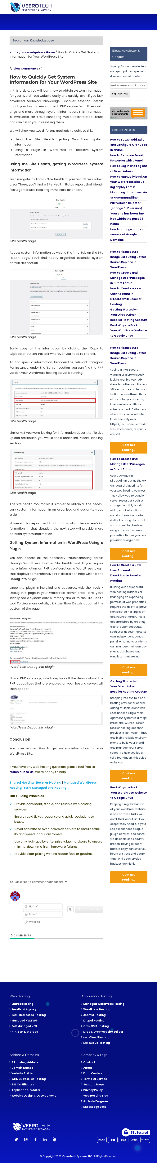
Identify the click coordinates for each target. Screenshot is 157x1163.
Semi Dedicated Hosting (28, 1015)
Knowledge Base (94, 1107)
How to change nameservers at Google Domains (126, 234)
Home (14, 52)
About (87, 1068)
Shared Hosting (22, 782)
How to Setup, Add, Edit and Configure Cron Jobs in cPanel (128, 145)
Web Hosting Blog (95, 1096)
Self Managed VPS (24, 1026)
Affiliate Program (95, 1101)
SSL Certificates (22, 1084)
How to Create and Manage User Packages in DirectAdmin (127, 278)
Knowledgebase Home (38, 52)
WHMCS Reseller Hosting (28, 1079)
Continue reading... (129, 447)
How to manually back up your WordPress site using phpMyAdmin (128, 182)
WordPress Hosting (96, 1009)
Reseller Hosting (48, 782)
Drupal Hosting (94, 1020)
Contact (89, 1062)
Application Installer (25, 1090)
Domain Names (22, 1068)
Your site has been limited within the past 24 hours (127, 219)
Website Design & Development (33, 1096)
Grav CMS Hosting (96, 1026)
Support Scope (94, 1084)
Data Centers (92, 1073)
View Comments (25, 68)
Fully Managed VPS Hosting (45, 788)
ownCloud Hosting (96, 1037)
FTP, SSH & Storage (24, 1031)
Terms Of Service (95, 1079)
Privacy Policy (93, 1090)
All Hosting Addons (24, 1062)
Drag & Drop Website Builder (103, 1031)
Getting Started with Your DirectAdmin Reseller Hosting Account (128, 315)
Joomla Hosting (94, 1015)
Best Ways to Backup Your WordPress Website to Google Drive (128, 330)
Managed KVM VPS (24, 1020)
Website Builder (22, 1073)
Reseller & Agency (23, 1009)
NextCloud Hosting (96, 1043)
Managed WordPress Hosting (103, 1004)
